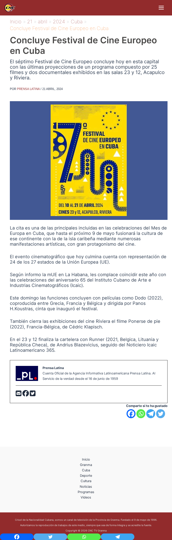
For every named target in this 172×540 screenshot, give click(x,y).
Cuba (86, 470)
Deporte (86, 476)
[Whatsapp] (140, 413)
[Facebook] (26, 395)
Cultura (86, 481)
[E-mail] (19, 395)
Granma (86, 465)
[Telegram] (150, 413)
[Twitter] (33, 395)
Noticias (86, 487)
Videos (86, 497)
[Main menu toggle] (161, 7)
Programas (86, 492)
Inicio (86, 459)
